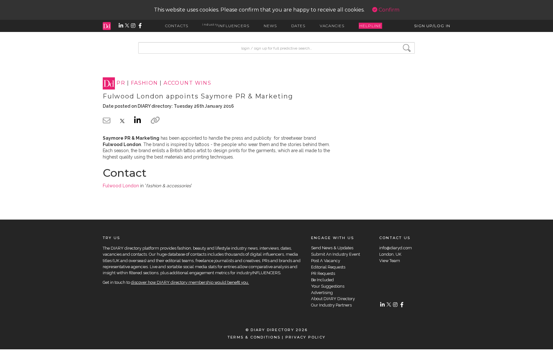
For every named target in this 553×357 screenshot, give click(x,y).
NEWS (270, 25)
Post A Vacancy (325, 260)
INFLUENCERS (225, 25)
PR (120, 83)
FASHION (144, 83)
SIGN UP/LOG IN (432, 25)
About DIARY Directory (333, 298)
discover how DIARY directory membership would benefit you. (190, 282)
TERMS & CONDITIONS (254, 337)
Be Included (322, 279)
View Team (389, 260)
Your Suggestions (327, 286)
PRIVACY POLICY (305, 337)
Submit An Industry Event (335, 254)
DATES (298, 25)
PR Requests (323, 273)
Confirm (388, 10)
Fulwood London (121, 185)
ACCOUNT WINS (187, 83)
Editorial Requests (328, 267)
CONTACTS (176, 25)
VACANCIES (332, 25)
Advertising (322, 292)
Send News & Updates (332, 247)
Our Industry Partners (331, 305)
